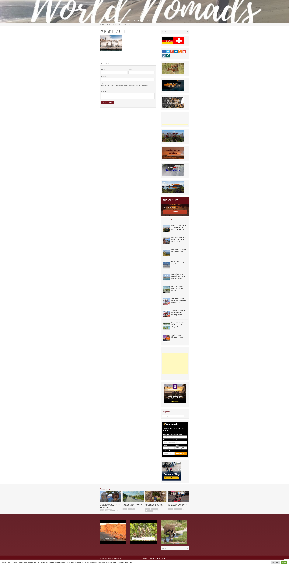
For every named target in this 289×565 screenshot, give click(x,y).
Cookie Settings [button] (275, 562)
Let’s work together (139, 20)
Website (103, 76)
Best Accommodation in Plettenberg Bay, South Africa (178, 239)
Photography (127, 20)
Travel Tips (109, 20)
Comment (104, 91)
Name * (103, 69)
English (102, 510)
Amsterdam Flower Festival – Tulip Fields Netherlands (178, 300)
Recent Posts (175, 220)
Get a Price (180, 453)
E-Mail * (130, 69)
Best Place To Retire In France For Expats (178, 251)
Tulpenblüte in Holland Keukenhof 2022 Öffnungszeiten (178, 313)
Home (102, 20)
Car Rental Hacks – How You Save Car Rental (177, 288)
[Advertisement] (175, 363)
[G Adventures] (175, 393)
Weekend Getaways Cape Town (178, 263)
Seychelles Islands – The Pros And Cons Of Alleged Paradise (178, 325)
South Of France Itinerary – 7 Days (177, 336)
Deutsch (154, 20)
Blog (148, 20)
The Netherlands (177, 508)
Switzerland (108, 510)
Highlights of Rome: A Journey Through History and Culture (178, 227)
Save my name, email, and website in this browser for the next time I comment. (124, 85)
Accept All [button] (284, 562)
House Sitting (154, 508)
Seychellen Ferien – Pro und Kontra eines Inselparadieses (178, 276)
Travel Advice (131, 508)
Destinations (118, 20)
